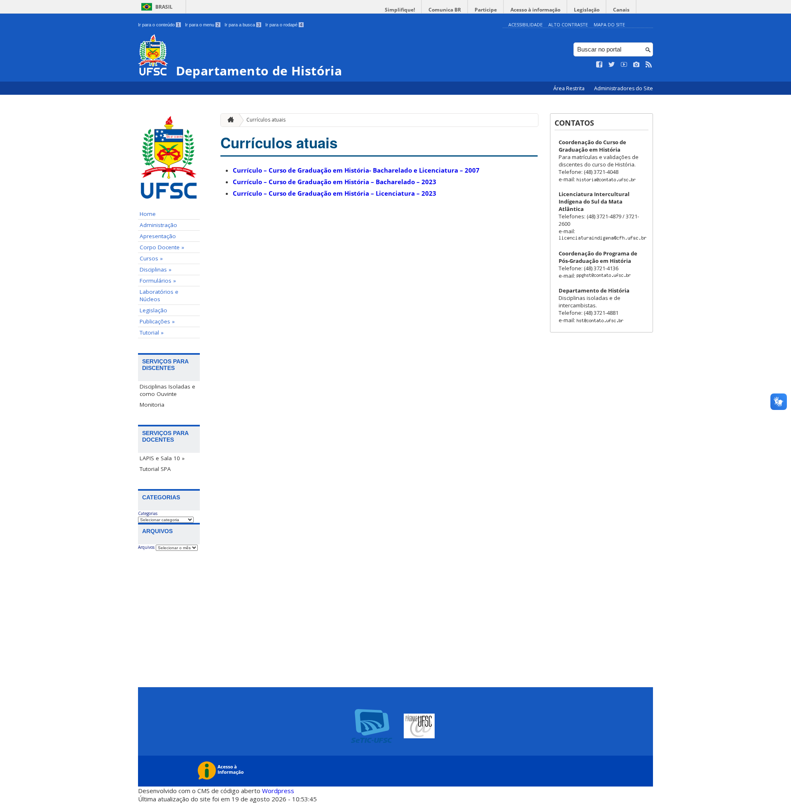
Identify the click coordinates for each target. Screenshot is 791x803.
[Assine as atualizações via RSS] (649, 64)
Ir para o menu (202, 24)
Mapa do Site (609, 24)
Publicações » (157, 321)
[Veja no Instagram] (636, 64)
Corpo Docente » (162, 247)
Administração (158, 225)
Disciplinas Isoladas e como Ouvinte (167, 390)
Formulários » (158, 280)
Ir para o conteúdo (159, 24)
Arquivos (146, 547)
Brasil (164, 6)
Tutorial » (152, 332)
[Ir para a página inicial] (228, 120)
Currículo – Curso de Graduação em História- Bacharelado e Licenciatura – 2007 (356, 170)
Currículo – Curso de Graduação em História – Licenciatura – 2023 (334, 193)
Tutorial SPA (155, 469)
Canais (621, 9)
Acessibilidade (525, 24)
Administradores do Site (623, 88)
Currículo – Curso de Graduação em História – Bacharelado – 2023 (334, 182)
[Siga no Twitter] (611, 64)
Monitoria (152, 404)
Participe (486, 9)
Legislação (586, 9)
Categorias (147, 513)
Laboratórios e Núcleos (159, 295)
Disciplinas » (155, 269)
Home (148, 214)
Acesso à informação (535, 9)
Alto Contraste (568, 24)
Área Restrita (569, 88)
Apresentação (158, 236)
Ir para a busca (242, 24)
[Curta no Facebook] (599, 64)
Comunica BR (444, 9)
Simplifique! (400, 9)
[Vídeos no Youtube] (624, 64)
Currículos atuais (266, 119)
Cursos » (151, 258)
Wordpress (278, 791)
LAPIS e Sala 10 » (162, 458)
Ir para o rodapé (283, 24)
